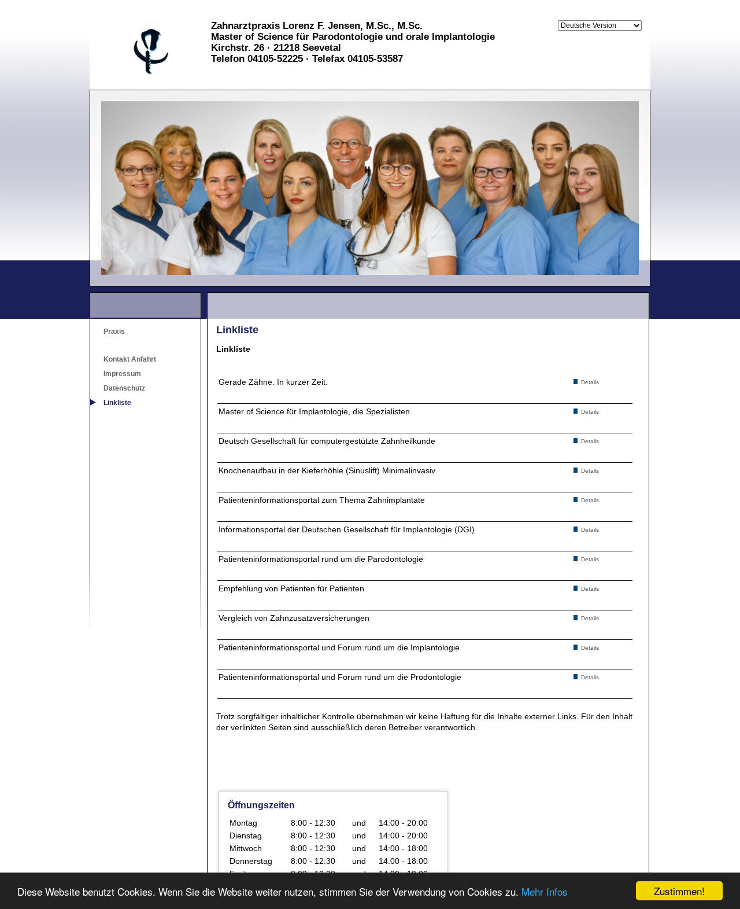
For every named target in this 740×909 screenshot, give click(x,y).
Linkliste (117, 403)
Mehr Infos (544, 891)
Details (589, 382)
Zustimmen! (679, 891)
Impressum (122, 374)
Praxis (114, 331)
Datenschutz (124, 388)
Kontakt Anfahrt (129, 359)
